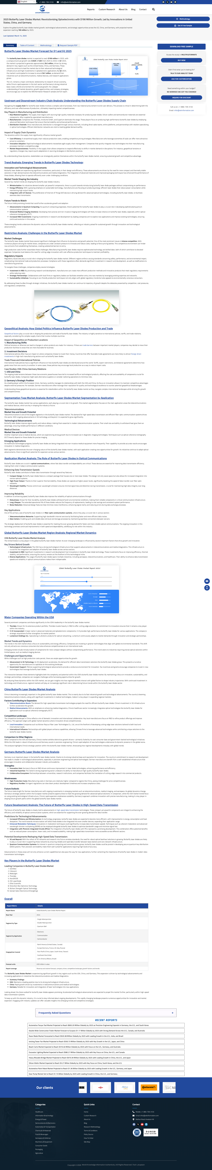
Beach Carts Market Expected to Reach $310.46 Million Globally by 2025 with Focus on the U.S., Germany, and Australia (74, 1047)
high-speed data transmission (68, 810)
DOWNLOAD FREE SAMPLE (181, 46)
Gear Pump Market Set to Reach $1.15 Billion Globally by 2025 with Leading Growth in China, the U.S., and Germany (73, 1074)
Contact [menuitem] (143, 9)
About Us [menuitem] (123, 9)
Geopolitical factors (11, 333)
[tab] (10, 45)
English (23, 2)
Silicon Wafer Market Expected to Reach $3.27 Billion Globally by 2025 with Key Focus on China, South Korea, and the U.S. (75, 1063)
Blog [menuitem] (133, 9)
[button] (153, 9)
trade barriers (88, 345)
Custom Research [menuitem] (107, 9)
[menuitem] (91, 9)
